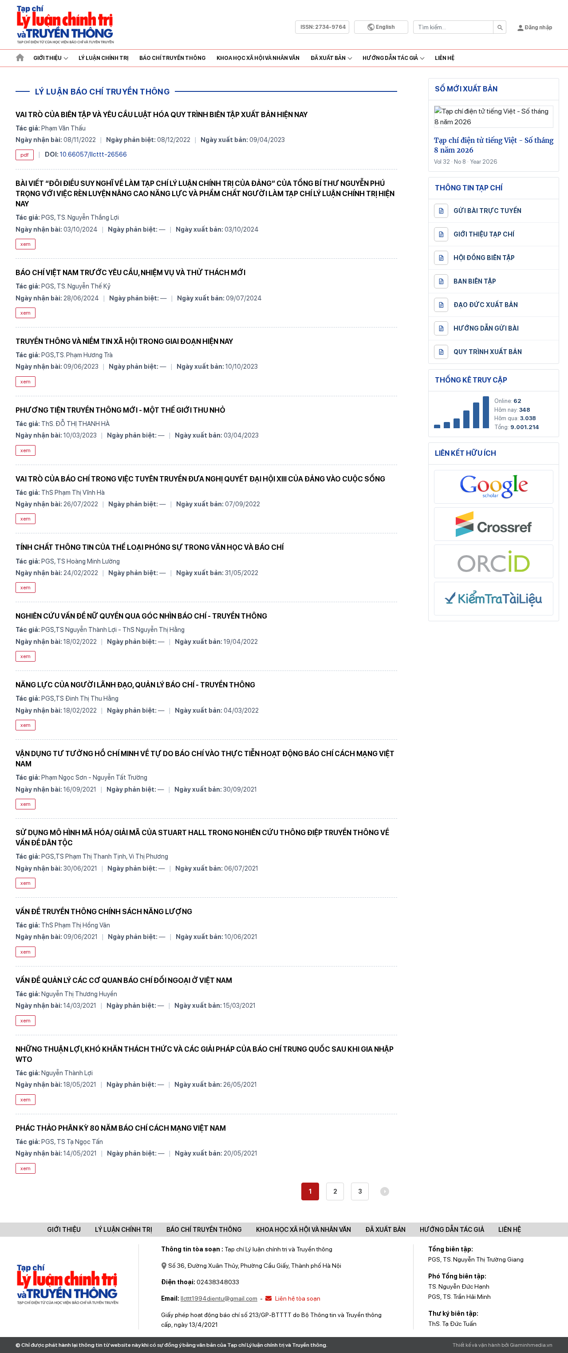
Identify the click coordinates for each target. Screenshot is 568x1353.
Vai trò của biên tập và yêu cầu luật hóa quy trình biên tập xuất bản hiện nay (162, 114)
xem (25, 244)
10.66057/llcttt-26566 (93, 154)
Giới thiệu (47, 58)
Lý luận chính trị (103, 58)
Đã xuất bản (328, 58)
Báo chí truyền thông (204, 1229)
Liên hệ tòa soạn (297, 1298)
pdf (24, 155)
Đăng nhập (538, 27)
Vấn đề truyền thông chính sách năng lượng (104, 911)
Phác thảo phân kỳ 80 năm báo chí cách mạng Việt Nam (121, 1128)
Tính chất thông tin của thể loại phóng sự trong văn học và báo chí (150, 547)
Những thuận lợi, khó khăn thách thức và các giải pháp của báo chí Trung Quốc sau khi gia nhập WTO (205, 1054)
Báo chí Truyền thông (172, 58)
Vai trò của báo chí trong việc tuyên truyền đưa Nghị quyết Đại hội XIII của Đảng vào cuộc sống (200, 479)
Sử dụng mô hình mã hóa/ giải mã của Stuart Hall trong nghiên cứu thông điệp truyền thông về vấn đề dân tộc (202, 837)
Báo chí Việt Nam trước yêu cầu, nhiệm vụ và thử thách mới (130, 272)
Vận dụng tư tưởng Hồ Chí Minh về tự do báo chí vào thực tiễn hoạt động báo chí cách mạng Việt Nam (205, 758)
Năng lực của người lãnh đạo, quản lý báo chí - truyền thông (135, 685)
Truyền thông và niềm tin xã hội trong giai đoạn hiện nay (124, 341)
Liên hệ (444, 58)
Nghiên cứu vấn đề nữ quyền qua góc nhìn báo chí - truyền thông (141, 616)
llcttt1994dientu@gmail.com (219, 1298)
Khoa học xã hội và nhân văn (258, 58)
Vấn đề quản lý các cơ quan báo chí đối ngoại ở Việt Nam (124, 980)
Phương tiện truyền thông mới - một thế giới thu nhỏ (120, 410)
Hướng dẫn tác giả (390, 58)
